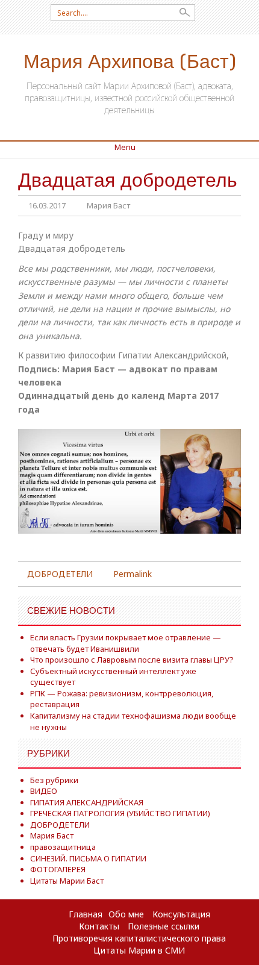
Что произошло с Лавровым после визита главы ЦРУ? (132, 659)
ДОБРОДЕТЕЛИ (60, 573)
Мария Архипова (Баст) (129, 59)
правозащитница (63, 847)
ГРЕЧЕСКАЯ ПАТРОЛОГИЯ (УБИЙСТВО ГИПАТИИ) (120, 813)
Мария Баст (108, 205)
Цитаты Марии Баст (67, 880)
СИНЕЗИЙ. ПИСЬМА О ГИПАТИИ (88, 858)
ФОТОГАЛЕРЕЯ (58, 869)
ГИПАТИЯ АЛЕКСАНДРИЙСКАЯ (86, 802)
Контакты (99, 926)
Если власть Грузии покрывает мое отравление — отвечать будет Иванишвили (125, 643)
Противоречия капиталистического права (139, 938)
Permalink (132, 573)
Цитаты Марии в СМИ (139, 950)
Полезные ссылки (163, 926)
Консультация (181, 914)
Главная (85, 914)
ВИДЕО (43, 790)
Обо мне (126, 914)
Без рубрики (54, 780)
